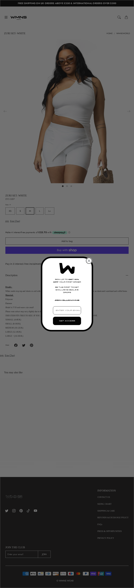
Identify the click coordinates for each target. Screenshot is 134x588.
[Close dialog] (89, 261)
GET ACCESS (67, 321)
